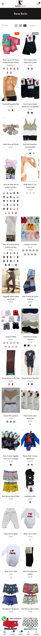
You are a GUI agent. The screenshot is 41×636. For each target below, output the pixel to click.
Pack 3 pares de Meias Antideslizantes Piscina (11, 61)
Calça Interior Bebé (11, 534)
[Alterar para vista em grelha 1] (20, 25)
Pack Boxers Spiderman (11, 609)
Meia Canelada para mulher (30, 572)
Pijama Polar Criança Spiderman (30, 457)
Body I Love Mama (30, 534)
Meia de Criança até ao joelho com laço (11, 245)
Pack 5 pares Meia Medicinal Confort (30, 61)
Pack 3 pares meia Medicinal (30, 417)
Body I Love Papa (11, 571)
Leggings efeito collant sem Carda (11, 297)
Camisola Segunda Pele (11, 104)
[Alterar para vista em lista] (16, 25)
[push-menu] (3, 4)
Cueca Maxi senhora (11, 416)
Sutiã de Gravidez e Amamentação (30, 145)
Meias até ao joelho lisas (10, 378)
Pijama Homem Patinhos (30, 378)
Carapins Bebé (11, 337)
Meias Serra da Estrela (11, 144)
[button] (3, 33)
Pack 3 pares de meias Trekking (30, 297)
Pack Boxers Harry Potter (11, 496)
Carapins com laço (30, 244)
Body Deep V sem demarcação (30, 185)
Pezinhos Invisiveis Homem (30, 338)
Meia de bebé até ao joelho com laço (11, 185)
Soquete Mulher (30, 496)
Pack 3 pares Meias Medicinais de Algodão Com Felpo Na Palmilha (30, 105)
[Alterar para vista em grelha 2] (25, 25)
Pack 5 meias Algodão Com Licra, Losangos (11, 457)
